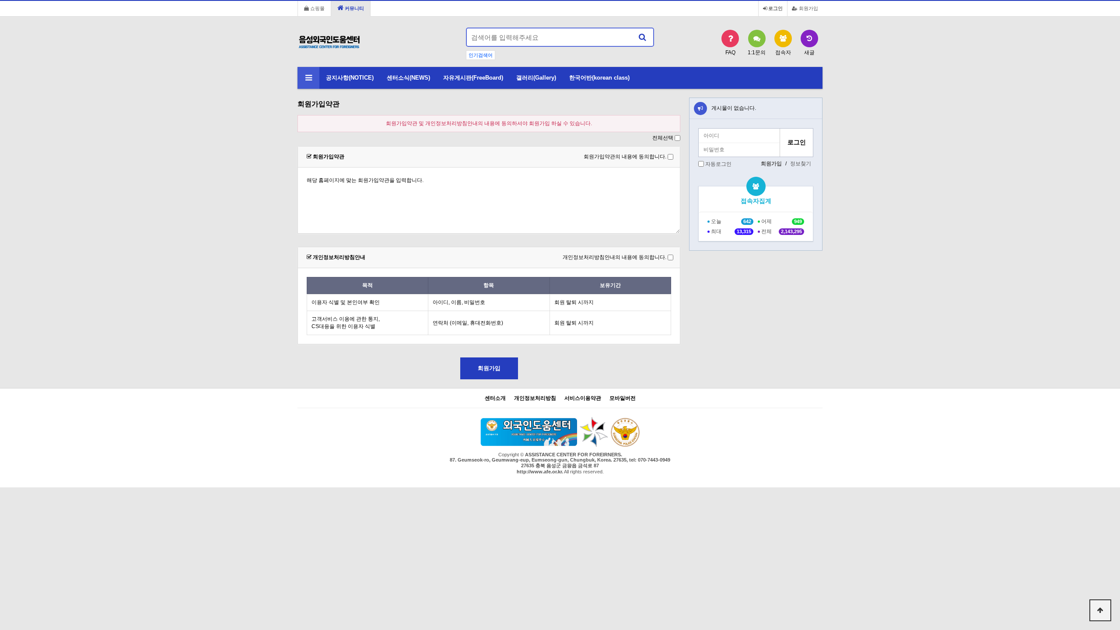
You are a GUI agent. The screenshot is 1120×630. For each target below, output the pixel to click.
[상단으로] (1100, 610)
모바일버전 (622, 398)
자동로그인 (718, 164)
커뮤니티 (353, 8)
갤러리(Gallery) (536, 77)
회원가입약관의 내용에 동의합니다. (625, 157)
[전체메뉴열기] (308, 78)
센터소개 (495, 398)
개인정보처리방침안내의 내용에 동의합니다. (614, 257)
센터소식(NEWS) (408, 77)
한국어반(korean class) (599, 77)
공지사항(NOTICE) (350, 77)
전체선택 (662, 138)
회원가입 (808, 8)
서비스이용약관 (582, 398)
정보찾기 (800, 164)
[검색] (642, 37)
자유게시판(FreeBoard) (473, 77)
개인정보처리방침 (535, 398)
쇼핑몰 (317, 8)
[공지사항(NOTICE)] (700, 108)
